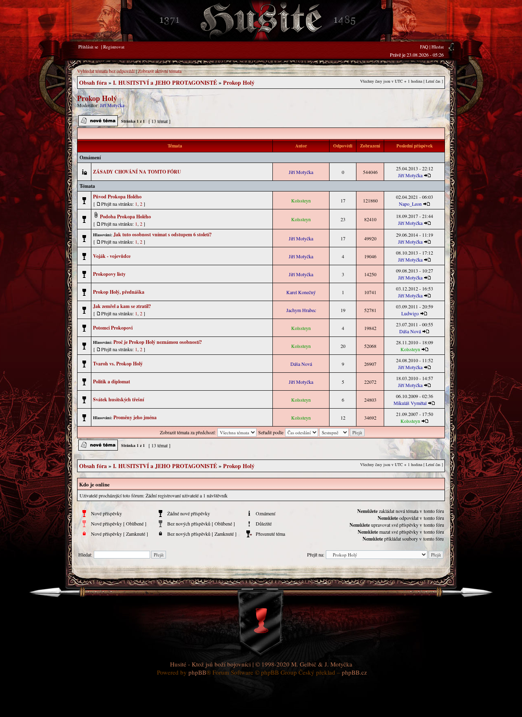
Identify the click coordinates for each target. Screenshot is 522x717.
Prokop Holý (238, 82)
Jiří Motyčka (112, 105)
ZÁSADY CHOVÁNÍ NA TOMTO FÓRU (137, 171)
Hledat (437, 47)
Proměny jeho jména (135, 417)
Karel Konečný (301, 292)
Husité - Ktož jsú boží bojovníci (210, 664)
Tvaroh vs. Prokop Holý (118, 363)
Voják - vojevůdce (111, 256)
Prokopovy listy (109, 274)
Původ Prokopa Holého (117, 196)
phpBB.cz (354, 672)
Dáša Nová (410, 331)
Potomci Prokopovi (113, 327)
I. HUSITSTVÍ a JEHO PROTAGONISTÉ (165, 82)
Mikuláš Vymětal (410, 403)
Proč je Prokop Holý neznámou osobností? (157, 342)
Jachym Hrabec (301, 310)
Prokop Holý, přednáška (118, 291)
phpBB (197, 672)
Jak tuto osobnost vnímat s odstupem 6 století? (162, 234)
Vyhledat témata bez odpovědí (106, 71)
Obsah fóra (93, 82)
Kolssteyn (301, 200)
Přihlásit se (88, 47)
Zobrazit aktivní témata (159, 71)
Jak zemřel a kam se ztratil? (122, 306)
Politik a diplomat (111, 381)
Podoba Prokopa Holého (125, 216)
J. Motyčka (338, 664)
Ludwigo (410, 313)
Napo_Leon (410, 203)
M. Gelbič (303, 664)
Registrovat (113, 47)
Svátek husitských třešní (118, 399)
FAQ (424, 47)
